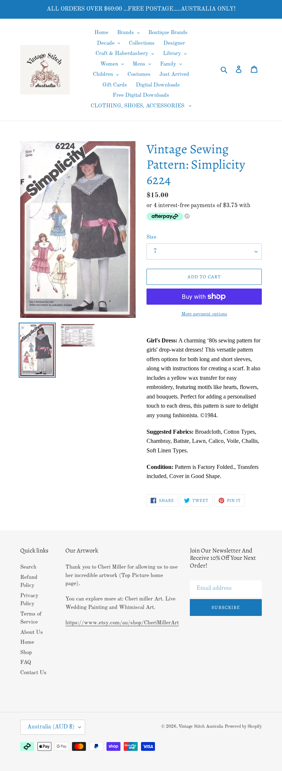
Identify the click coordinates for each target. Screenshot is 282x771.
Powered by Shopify (243, 726)
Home (27, 642)
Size (151, 237)
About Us (31, 632)
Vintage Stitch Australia (200, 726)
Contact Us (33, 673)
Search (28, 567)
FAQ (25, 662)
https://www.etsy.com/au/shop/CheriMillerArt (122, 623)
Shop (26, 653)
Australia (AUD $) (51, 727)
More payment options (204, 314)
